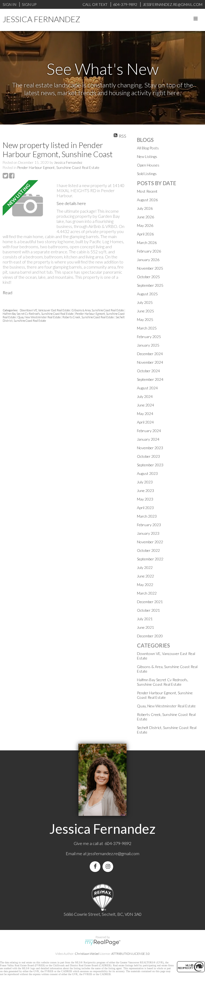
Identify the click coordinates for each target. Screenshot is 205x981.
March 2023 (147, 516)
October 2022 (148, 550)
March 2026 (147, 242)
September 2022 (150, 559)
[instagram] (108, 866)
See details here (71, 203)
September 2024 (150, 379)
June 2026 (145, 217)
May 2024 (145, 413)
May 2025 (145, 319)
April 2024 (145, 422)
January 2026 (148, 259)
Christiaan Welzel (87, 954)
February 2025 (149, 336)
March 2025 (147, 328)
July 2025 (145, 302)
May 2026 (145, 225)
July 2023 (145, 482)
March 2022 (147, 593)
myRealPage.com (103, 942)
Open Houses (148, 165)
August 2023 (147, 473)
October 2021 (148, 610)
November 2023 (150, 447)
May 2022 (145, 584)
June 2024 (145, 405)
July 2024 (145, 396)
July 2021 (145, 618)
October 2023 (148, 456)
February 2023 (149, 524)
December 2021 (150, 601)
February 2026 (149, 251)
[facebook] (96, 866)
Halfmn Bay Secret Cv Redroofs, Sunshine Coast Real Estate (38, 313)
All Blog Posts (148, 148)
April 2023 (145, 507)
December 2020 (150, 636)
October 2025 (148, 276)
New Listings (147, 156)
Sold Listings (147, 173)
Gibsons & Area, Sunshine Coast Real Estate (98, 310)
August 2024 (147, 388)
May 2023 (145, 499)
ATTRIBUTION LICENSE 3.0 (130, 954)
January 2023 (148, 533)
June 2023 (145, 490)
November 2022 (150, 542)
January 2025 (148, 345)
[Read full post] (28, 205)
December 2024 (150, 353)
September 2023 (150, 465)
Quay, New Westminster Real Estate (39, 317)
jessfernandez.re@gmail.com (113, 853)
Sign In (9, 4)
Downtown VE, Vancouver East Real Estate (45, 310)
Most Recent (147, 191)
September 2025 (150, 285)
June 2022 (145, 576)
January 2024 (148, 439)
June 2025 (145, 311)
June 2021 (145, 627)
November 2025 (150, 268)
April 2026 (145, 234)
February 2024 (149, 430)
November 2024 (150, 362)
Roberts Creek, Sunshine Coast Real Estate (88, 317)
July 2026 (145, 208)
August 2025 (147, 294)
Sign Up (29, 4)
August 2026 (147, 199)
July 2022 (145, 567)
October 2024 (148, 371)
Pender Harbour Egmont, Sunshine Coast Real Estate (58, 167)
